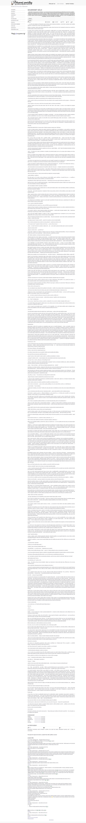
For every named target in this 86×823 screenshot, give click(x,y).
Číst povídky (60, 3)
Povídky (13, 11)
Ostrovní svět (14, 20)
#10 (29, 747)
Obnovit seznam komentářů (33, 817)
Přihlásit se (52, 3)
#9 (29, 750)
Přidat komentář (30, 818)
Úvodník (13, 9)
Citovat (29, 745)
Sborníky (13, 15)
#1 (29, 812)
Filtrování (13, 18)
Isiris (30, 727)
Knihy (12, 16)
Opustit (30, 20)
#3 (29, 790)
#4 (29, 782)
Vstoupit (30, 18)
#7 (29, 761)
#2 (29, 802)
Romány (13, 13)
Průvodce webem (15, 24)
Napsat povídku (70, 3)
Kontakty (13, 27)
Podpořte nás (14, 29)
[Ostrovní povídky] (21, 2)
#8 (29, 757)
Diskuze (13, 25)
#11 (29, 739)
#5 (29, 776)
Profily (13, 22)
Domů (15, 6)
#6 (29, 765)
